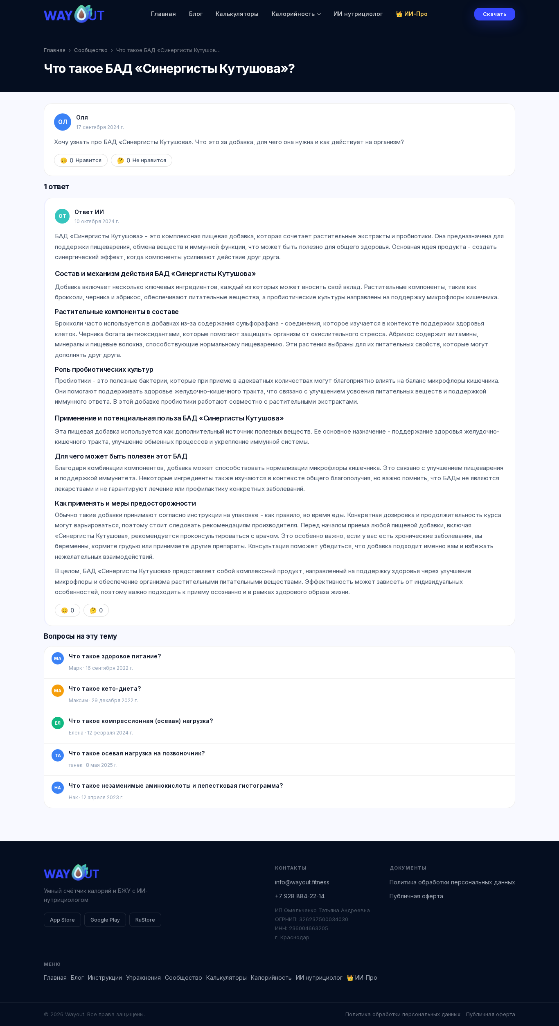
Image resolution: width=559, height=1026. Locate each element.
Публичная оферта (416, 896)
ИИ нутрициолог (358, 13)
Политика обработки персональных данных (452, 882)
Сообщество (91, 50)
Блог (196, 13)
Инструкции (105, 977)
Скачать (495, 14)
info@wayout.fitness (302, 882)
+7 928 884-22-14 (300, 896)
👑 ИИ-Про (412, 13)
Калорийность (293, 13)
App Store (62, 920)
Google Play (105, 920)
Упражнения (143, 977)
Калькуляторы (237, 13)
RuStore (145, 920)
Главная (163, 13)
